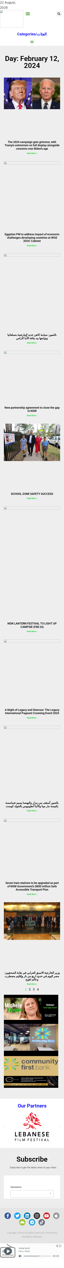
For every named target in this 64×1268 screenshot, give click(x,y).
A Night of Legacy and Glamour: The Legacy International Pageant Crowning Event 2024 (32, 711)
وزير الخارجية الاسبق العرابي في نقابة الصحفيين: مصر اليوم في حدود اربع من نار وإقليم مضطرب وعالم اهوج (32, 976)
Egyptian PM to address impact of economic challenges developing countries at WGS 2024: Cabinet (32, 238)
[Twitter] (17, 1215)
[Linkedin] (27, 1215)
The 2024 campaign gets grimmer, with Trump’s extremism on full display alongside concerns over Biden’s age (32, 145)
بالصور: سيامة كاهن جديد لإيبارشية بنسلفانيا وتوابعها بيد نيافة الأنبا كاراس (32, 336)
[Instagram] (37, 1215)
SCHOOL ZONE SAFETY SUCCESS (32, 493)
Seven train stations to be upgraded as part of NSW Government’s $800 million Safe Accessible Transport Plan (32, 886)
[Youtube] (46, 1215)
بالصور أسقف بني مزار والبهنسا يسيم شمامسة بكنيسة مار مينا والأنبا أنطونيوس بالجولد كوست (32, 804)
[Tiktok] (42, 1222)
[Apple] (56, 1215)
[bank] (31, 1087)
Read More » (32, 153)
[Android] (22, 1222)
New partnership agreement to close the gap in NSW (32, 409)
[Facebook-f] (8, 1215)
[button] (27, 13)
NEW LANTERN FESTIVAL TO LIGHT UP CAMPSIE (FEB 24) (32, 625)
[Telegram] (32, 1222)
